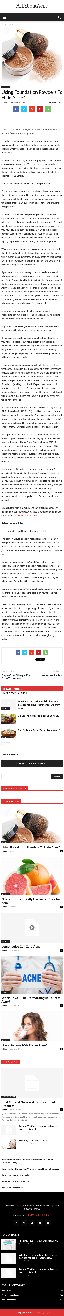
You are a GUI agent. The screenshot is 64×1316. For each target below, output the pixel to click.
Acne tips (5, 87)
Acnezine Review (52, 675)
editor (6, 102)
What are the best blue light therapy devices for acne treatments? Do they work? (39, 705)
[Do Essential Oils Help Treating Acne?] (8, 719)
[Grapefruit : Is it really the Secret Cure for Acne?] (32, 876)
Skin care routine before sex (15, 1181)
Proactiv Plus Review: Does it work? (38, 1240)
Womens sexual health (38, 1169)
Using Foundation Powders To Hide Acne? (30, 847)
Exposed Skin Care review (14, 1169)
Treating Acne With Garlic (33, 1140)
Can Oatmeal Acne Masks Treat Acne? (39, 729)
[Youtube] (48, 1223)
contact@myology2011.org (38, 1215)
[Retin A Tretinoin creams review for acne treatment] (8, 1130)
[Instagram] (24, 1223)
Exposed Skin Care (27, 515)
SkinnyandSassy (9, 1162)
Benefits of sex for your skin (15, 1175)
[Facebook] (16, 1223)
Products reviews (10, 1295)
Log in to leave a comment (32, 763)
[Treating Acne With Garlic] (8, 1144)
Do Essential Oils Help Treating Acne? (38, 715)
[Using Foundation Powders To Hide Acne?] (32, 825)
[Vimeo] (40, 1223)
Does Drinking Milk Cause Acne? (24, 1045)
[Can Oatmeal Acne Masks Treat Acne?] (8, 733)
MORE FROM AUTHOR (15, 693)
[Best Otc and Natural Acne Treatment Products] (32, 1083)
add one (40, 531)
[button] (60, 17)
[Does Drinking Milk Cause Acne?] (32, 1026)
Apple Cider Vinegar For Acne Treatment (15, 677)
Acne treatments (8, 1097)
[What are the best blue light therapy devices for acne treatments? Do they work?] (8, 704)
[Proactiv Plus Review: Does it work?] (8, 1244)
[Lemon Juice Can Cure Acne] (32, 928)
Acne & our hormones (12, 1187)
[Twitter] (32, 1223)
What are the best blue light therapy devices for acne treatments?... (39, 1256)
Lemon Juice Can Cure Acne (20, 946)
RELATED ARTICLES (13, 688)
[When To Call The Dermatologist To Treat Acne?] (32, 975)
